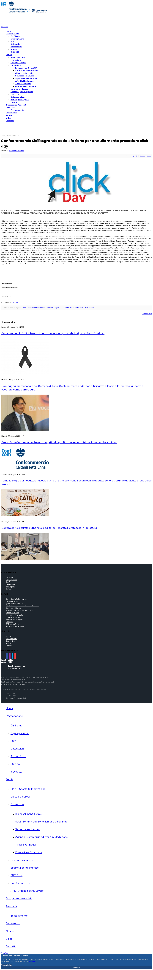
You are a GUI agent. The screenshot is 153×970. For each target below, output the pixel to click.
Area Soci (4, 27)
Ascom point (10, 587)
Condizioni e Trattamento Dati (16, 698)
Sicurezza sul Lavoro (24, 76)
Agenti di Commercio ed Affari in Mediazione (26, 79)
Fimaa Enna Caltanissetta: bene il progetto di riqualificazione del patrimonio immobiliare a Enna (59, 442)
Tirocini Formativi (23, 83)
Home (8, 31)
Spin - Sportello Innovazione (16, 599)
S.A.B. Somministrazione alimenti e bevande (26, 72)
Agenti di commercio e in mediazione (19, 610)
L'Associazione (12, 33)
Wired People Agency (38, 689)
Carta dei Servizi (18, 62)
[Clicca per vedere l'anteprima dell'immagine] (76, 201)
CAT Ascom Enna (12, 624)
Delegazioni (16, 44)
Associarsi (10, 107)
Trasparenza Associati (16, 105)
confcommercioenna (16, 151)
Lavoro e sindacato (19, 89)
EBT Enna (15, 94)
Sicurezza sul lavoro (13, 608)
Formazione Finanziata (25, 86)
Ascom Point (16, 46)
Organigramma (17, 39)
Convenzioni (11, 113)
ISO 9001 (15, 52)
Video (8, 118)
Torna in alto (147, 314)
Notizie (9, 115)
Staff (13, 41)
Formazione (16, 65)
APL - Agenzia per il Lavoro (16, 626)
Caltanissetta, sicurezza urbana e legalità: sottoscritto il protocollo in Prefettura (49, 528)
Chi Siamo (15, 36)
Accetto (76, 968)
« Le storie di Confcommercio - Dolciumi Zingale (41, 307)
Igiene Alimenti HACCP (26, 68)
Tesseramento (17, 110)
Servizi (9, 54)
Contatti (10, 120)
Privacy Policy (10, 693)
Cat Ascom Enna (18, 97)
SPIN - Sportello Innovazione (18, 58)
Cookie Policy (33, 961)
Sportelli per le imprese (22, 91)
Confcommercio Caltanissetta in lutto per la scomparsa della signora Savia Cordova (52, 333)
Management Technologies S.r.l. (19, 689)
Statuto (14, 49)
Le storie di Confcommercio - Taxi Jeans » (78, 307)
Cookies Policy (11, 696)
